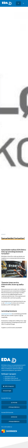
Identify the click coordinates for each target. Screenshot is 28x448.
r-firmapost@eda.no (14, 421)
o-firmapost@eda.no (14, 407)
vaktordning (8, 303)
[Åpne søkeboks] (18, 3)
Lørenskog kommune (6, 314)
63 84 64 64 (14, 417)
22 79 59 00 (14, 402)
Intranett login (7, 390)
